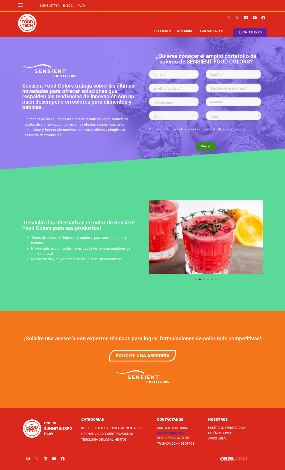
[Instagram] (228, 17)
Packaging (184, 31)
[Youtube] (255, 17)
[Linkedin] (246, 17)
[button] (154, 237)
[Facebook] (263, 17)
